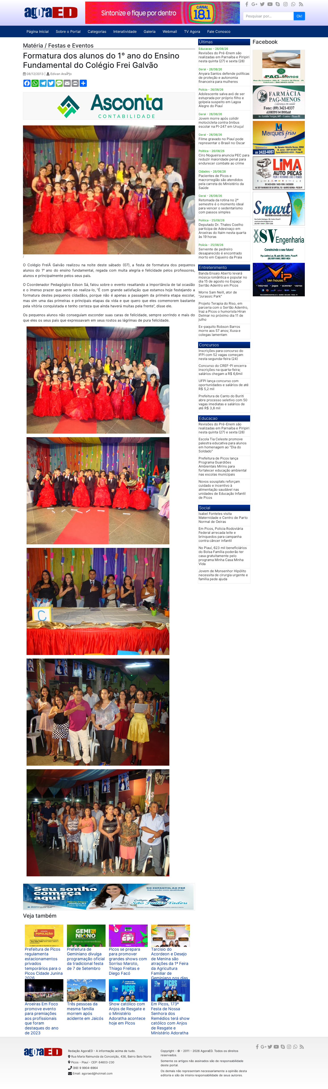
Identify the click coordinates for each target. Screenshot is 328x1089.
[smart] (279, 208)
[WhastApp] (293, 4)
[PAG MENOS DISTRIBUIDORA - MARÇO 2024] (109, 896)
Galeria (150, 31)
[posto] (279, 66)
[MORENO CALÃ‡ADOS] (279, 102)
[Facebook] (246, 4)
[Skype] (278, 4)
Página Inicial (38, 31)
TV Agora (192, 31)
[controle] (279, 279)
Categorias (97, 31)
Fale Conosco (218, 31)
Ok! (299, 16)
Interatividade (125, 31)
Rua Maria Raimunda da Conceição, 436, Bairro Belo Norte (111, 1056)
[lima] (279, 173)
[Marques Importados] (279, 137)
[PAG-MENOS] (109, 106)
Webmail (170, 31)
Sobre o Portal (68, 31)
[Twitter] (262, 4)
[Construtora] (279, 244)
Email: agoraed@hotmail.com (92, 1073)
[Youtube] (270, 4)
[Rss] (301, 4)
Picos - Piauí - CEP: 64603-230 (92, 1062)
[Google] (254, 4)
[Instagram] (285, 4)
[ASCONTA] (162, 13)
